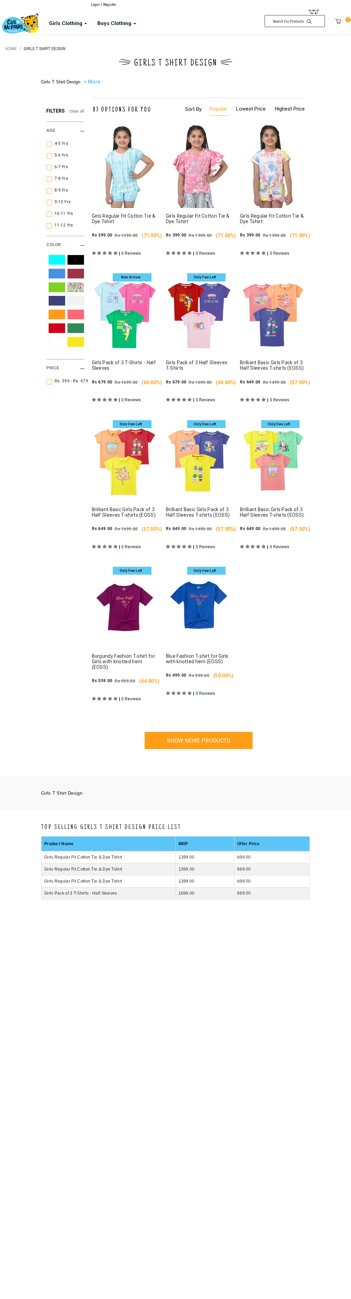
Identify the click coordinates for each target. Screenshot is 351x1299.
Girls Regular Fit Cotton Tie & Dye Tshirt (83, 857)
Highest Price (290, 109)
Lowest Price (251, 109)
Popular (218, 109)
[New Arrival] (125, 312)
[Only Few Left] (199, 312)
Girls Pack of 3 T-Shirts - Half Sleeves (80, 893)
